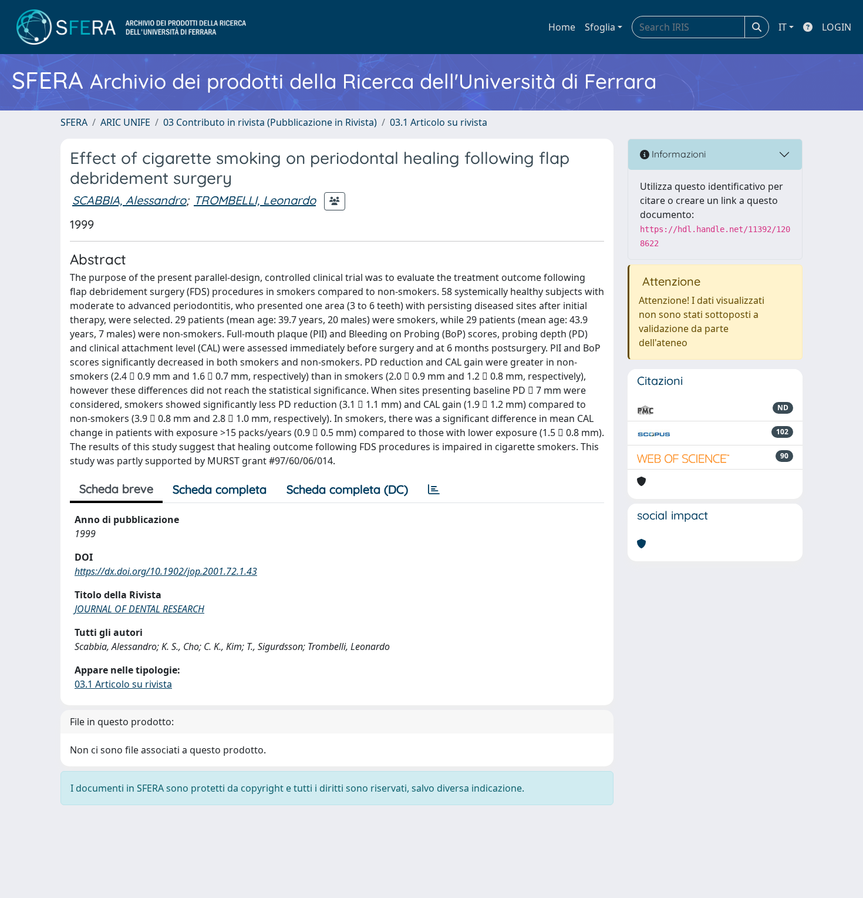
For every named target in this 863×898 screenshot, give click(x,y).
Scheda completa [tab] (220, 489)
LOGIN (836, 27)
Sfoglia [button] (600, 27)
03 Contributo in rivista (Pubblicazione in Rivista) (270, 122)
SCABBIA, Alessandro (129, 200)
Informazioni (677, 154)
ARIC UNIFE (125, 122)
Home (561, 27)
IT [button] (782, 27)
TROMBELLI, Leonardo (255, 200)
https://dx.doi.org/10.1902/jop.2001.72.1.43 (166, 571)
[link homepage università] (131, 27)
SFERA (73, 122)
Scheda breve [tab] (116, 488)
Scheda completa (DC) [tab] (347, 489)
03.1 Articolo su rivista (438, 122)
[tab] (434, 489)
